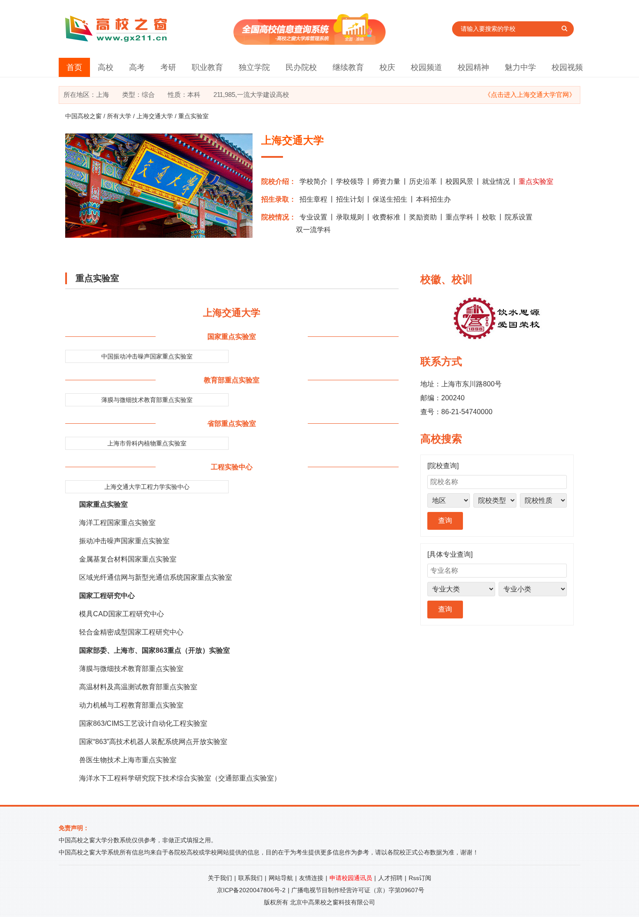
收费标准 (386, 217)
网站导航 (281, 877)
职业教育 (207, 67)
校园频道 (426, 67)
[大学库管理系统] (309, 42)
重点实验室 (536, 181)
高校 (105, 67)
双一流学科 (313, 229)
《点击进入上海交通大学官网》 (530, 94)
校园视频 (567, 67)
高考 (137, 67)
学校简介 (313, 181)
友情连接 (311, 877)
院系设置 (518, 217)
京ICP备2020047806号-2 (251, 890)
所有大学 (119, 116)
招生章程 (313, 199)
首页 (74, 67)
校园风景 (459, 181)
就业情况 (496, 181)
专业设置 (313, 217)
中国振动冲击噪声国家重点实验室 (147, 356)
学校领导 (350, 181)
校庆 (387, 67)
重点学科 (459, 217)
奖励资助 (423, 217)
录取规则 (350, 217)
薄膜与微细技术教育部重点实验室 (147, 399)
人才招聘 (390, 877)
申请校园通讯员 (350, 877)
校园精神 (473, 67)
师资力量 (386, 181)
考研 (168, 67)
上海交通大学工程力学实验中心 (147, 486)
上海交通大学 (154, 116)
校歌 (489, 217)
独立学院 (254, 67)
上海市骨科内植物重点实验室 (146, 443)
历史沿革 (423, 181)
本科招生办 (433, 199)
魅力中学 (520, 67)
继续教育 (348, 67)
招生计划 (350, 199)
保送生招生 (390, 199)
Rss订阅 (420, 877)
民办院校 (301, 67)
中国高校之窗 (83, 116)
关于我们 (220, 877)
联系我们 (250, 877)
